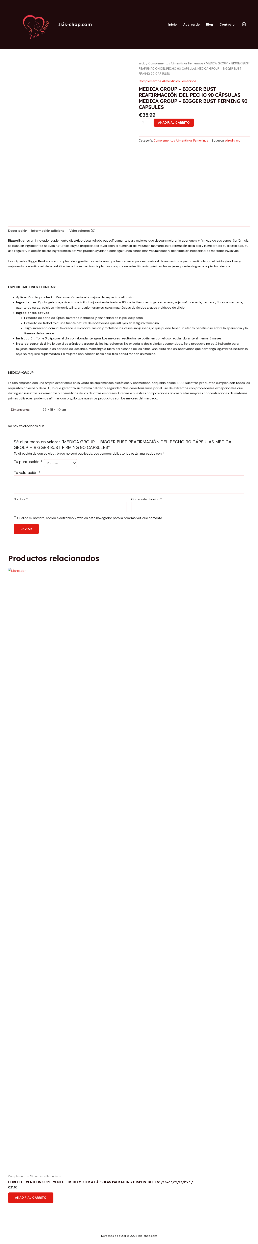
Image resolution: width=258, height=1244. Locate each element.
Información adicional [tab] (48, 231)
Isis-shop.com (75, 24)
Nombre (21, 499)
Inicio (172, 24)
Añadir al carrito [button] (31, 1197)
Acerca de (191, 24)
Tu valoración (27, 472)
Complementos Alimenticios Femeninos (175, 63)
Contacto (227, 24)
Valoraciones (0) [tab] (82, 231)
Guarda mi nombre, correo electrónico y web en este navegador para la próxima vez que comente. (90, 518)
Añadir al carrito (174, 122)
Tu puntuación (28, 461)
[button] (244, 24)
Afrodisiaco (232, 140)
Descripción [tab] (17, 231)
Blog (209, 24)
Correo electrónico (146, 499)
